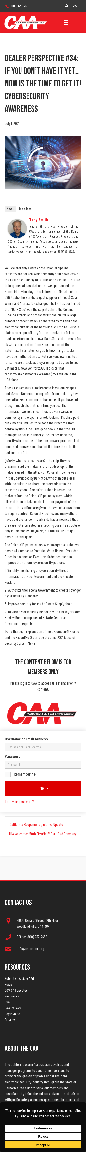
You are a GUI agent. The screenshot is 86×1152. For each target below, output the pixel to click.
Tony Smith (38, 219)
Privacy (10, 1019)
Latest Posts (25, 208)
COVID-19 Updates (16, 990)
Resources (12, 996)
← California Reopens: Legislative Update (34, 824)
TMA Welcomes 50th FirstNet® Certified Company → (44, 833)
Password (12, 756)
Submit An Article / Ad (19, 978)
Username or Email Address (26, 738)
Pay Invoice (12, 1013)
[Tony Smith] (17, 228)
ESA (7, 1002)
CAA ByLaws (13, 1008)
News (8, 984)
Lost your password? (19, 801)
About (10, 208)
